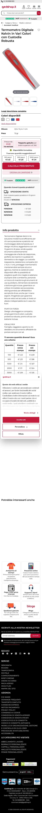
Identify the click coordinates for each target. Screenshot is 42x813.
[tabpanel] (21, 315)
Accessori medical (11, 25)
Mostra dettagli (29, 413)
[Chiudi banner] (39, 377)
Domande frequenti (11, 700)
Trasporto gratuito (11, 702)
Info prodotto (11, 230)
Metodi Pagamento (10, 707)
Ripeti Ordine (7, 678)
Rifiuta (21, 434)
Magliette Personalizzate (13, 749)
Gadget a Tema (11, 23)
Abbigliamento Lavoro (12, 742)
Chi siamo (5, 697)
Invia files (6, 686)
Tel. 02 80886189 (18, 800)
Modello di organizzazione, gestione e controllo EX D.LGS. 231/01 (19, 727)
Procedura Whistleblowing (15, 731)
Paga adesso (7, 683)
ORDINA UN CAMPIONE (20, 172)
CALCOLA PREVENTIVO (21, 166)
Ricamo (4, 668)
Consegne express (10, 705)
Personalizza (20, 427)
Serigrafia (6, 665)
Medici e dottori (25, 23)
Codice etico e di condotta (14, 720)
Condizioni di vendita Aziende (15, 715)
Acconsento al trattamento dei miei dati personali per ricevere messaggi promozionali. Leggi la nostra (21, 642)
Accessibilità (7, 733)
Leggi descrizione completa (13, 111)
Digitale (5, 673)
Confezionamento (10, 676)
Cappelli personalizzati (13, 747)
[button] (8, 124)
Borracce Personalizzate (13, 744)
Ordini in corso (8, 681)
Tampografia (7, 670)
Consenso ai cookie (10, 713)
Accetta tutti (21, 420)
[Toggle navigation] (39, 6)
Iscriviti (36, 636)
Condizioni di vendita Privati (15, 718)
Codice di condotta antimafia (15, 723)
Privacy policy (8, 710)
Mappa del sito (8, 689)
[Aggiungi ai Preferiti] (39, 30)
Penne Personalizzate (12, 752)
